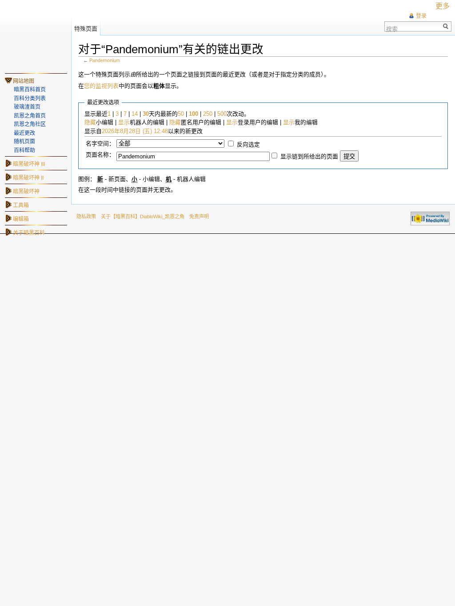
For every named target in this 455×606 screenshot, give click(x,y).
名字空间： (100, 143)
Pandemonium (104, 60)
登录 (421, 16)
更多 (442, 6)
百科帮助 (24, 150)
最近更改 (24, 133)
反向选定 (248, 144)
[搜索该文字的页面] (446, 26)
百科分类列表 (30, 98)
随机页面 (24, 141)
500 (222, 113)
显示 (124, 122)
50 (181, 113)
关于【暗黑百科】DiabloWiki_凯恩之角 (142, 216)
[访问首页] (35, 35)
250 (207, 113)
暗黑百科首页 (30, 90)
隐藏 (90, 122)
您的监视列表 (101, 86)
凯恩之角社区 (30, 124)
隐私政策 (86, 216)
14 (135, 113)
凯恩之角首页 (30, 116)
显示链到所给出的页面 (309, 156)
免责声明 (199, 216)
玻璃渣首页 (27, 107)
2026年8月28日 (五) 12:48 (135, 131)
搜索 (392, 28)
